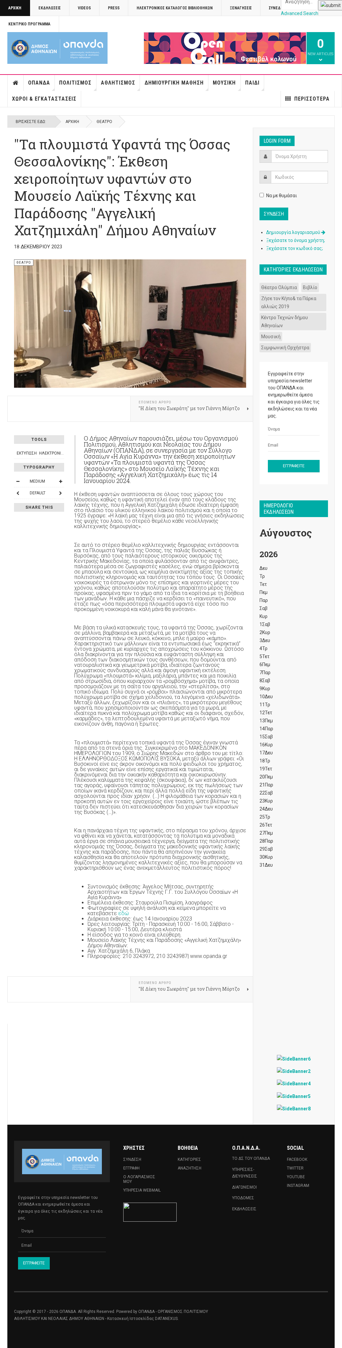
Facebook (297, 1159)
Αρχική (14, 8)
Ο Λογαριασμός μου (139, 1179)
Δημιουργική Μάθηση (174, 83)
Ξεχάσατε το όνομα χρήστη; (295, 240)
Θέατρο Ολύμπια (279, 287)
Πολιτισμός (75, 83)
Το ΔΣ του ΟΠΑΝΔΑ (251, 1158)
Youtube (296, 1177)
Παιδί (252, 83)
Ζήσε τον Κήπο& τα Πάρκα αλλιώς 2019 (288, 302)
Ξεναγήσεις (241, 8)
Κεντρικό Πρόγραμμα (29, 24)
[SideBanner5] (294, 1096)
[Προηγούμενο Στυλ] (17, 493)
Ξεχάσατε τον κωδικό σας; (294, 248)
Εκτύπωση (27, 453)
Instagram (298, 1185)
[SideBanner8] (294, 1108)
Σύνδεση (132, 1159)
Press (114, 8)
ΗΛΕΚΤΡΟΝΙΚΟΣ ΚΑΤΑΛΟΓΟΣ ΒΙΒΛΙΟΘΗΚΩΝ (175, 8)
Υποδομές (243, 1198)
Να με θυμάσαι (281, 195)
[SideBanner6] (294, 1059)
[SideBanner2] (294, 1071)
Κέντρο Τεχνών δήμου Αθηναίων (284, 321)
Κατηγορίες (189, 1159)
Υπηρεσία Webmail (142, 1190)
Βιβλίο (310, 287)
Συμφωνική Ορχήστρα (285, 347)
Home (16, 83)
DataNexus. (167, 1318)
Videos (84, 8)
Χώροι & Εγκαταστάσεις (44, 99)
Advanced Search (299, 13)
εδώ (123, 913)
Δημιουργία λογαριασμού (293, 232)
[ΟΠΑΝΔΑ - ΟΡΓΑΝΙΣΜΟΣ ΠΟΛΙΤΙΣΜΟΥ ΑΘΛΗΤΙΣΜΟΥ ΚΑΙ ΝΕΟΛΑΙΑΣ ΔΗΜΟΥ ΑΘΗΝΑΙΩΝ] (57, 48)
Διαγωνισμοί (244, 1187)
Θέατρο (104, 121)
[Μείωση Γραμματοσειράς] (17, 481)
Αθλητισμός (118, 83)
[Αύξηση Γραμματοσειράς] (60, 481)
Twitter (295, 1168)
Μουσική (224, 83)
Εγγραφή (131, 1168)
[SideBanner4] (294, 1083)
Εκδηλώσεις (49, 8)
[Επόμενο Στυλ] (60, 493)
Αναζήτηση (189, 1168)
